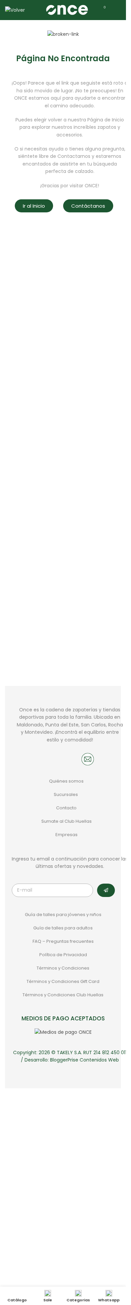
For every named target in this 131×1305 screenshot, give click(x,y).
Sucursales (66, 794)
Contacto (66, 808)
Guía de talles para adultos (63, 928)
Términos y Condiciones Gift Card (63, 981)
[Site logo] (67, 9)
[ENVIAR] (106, 890)
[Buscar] (34, 10)
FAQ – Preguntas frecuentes (63, 941)
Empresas (66, 834)
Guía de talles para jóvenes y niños (63, 914)
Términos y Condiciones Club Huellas (63, 995)
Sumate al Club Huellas (66, 821)
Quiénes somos (66, 781)
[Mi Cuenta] (116, 10)
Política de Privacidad (63, 954)
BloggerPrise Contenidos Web (84, 1060)
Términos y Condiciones (63, 968)
